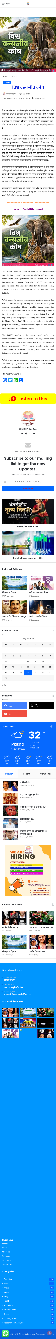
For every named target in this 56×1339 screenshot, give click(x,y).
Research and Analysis (14, 1323)
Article (14, 76)
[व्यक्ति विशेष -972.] (45, 1033)
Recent (26, 773)
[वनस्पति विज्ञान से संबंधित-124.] (10, 811)
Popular (9, 773)
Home (7, 76)
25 (13, 672)
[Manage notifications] (49, 1333)
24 (6, 672)
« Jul (4, 685)
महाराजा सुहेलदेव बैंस (29, 794)
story (6, 1296)
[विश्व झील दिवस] (14, 583)
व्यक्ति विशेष (25, 782)
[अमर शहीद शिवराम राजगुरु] (14, 607)
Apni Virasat (9, 1305)
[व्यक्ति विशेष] (10, 786)
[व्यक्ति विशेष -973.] (41, 942)
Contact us (7, 1264)
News (6, 1283)
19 (21, 667)
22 (43, 667)
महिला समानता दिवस (38, 592)
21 (35, 667)
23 (50, 667)
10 (6, 661)
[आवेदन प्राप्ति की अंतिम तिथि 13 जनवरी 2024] (10, 835)
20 (28, 667)
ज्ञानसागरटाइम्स (10, 94)
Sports (6, 1314)
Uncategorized (10, 1318)
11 (13, 661)
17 (6, 667)
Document (6, 1256)
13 (28, 661)
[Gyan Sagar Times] (28, 3)
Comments (45, 773)
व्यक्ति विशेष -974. (10, 927)
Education (8, 1279)
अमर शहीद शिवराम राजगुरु (14, 616)
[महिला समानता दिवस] (41, 583)
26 (21, 672)
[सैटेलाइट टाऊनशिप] (28, 1023)
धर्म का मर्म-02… (27, 819)
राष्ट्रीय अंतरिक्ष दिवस (38, 616)
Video (6, 1292)
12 (21, 661)
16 (50, 661)
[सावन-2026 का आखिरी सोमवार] (28, 1131)
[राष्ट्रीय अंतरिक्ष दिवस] (41, 607)
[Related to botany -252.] (41, 918)
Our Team (6, 1260)
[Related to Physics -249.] (45, 1023)
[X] (30, 433)
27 (28, 672)
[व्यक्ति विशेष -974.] (14, 918)
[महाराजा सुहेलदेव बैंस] (10, 798)
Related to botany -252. (41, 927)
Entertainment (10, 1310)
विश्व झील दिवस (9, 592)
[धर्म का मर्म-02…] (10, 823)
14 (35, 661)
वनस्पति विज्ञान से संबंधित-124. (33, 807)
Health (6, 1301)
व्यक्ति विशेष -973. (37, 951)
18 (13, 667)
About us (6, 1252)
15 (43, 661)
